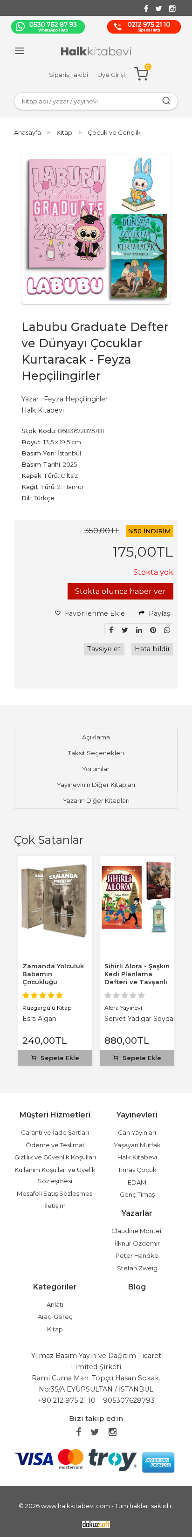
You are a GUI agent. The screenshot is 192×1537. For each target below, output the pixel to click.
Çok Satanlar (48, 840)
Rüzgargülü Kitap (46, 1007)
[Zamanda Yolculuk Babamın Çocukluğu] (55, 866)
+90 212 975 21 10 (67, 1400)
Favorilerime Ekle (94, 613)
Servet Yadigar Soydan (141, 1018)
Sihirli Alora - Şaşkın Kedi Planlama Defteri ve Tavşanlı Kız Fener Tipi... (137, 977)
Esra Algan (39, 1018)
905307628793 (129, 1400)
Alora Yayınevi (123, 1007)
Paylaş (158, 613)
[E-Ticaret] (96, 1523)
